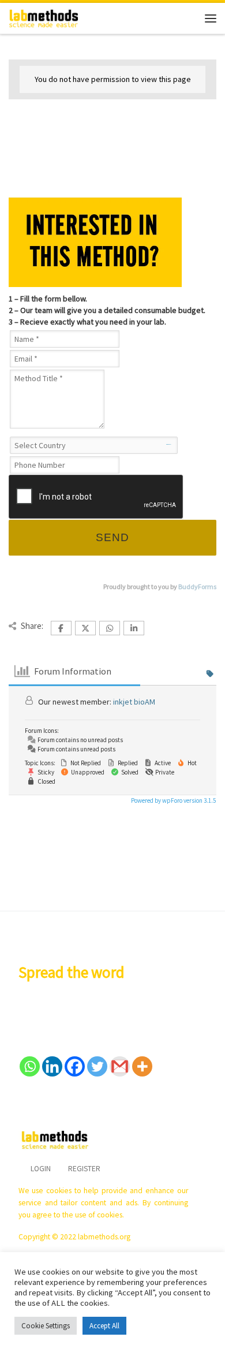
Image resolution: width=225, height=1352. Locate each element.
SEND (112, 537)
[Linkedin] (52, 1066)
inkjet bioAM (134, 702)
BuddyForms (197, 586)
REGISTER (84, 1169)
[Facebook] (75, 1066)
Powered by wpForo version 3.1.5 (173, 800)
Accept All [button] (104, 1326)
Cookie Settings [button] (45, 1326)
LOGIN (40, 1169)
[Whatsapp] (30, 1066)
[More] (142, 1066)
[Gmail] (120, 1066)
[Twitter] (97, 1066)
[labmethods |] (43, 17)
